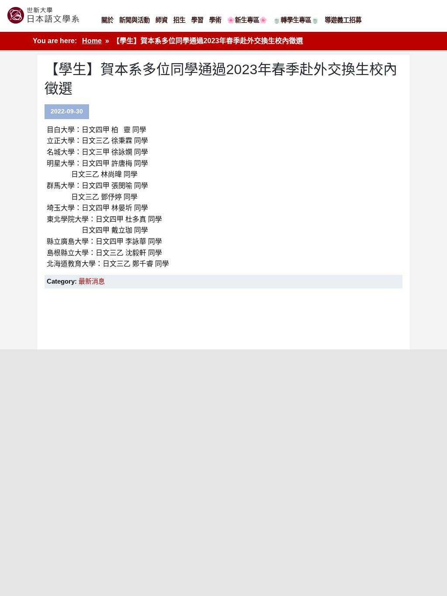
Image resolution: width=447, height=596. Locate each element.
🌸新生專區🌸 (247, 20)
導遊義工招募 (343, 20)
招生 (179, 20)
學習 (197, 20)
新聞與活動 (134, 20)
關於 (107, 20)
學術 (215, 20)
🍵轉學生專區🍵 (296, 20)
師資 (161, 20)
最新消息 (92, 281)
